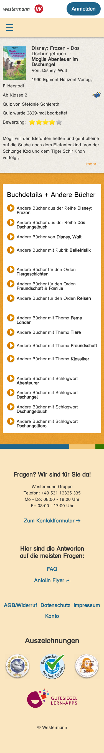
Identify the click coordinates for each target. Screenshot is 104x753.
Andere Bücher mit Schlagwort (47, 379)
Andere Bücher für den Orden (46, 270)
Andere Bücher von (49, 236)
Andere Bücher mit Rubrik (54, 250)
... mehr (89, 163)
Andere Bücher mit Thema (49, 318)
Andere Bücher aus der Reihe (54, 208)
